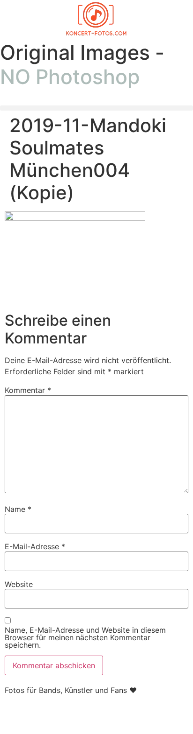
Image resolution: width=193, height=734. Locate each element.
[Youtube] (68, 715)
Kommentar (28, 390)
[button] (96, 108)
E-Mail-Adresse (35, 546)
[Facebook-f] (16, 715)
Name (18, 509)
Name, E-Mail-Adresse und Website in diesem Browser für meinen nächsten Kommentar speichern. (85, 637)
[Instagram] (42, 715)
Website (19, 584)
